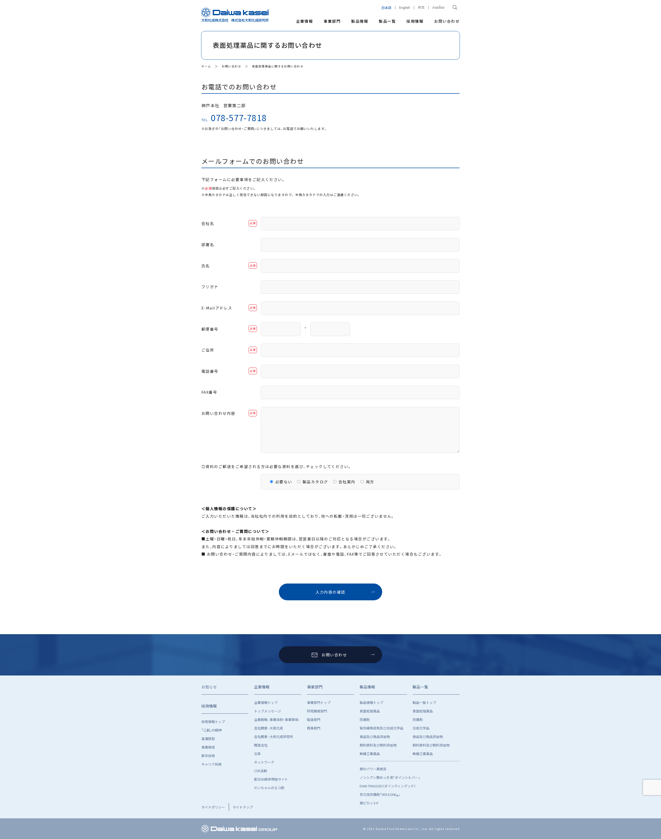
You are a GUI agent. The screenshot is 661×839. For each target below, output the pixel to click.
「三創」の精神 (211, 730)
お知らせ (209, 686)
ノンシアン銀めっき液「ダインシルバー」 (390, 777)
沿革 (257, 753)
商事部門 (313, 728)
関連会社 (260, 745)
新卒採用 (208, 755)
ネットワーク (264, 762)
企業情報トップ (266, 702)
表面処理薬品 (370, 711)
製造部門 (313, 719)
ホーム (206, 66)
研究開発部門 (317, 711)
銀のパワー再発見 (373, 768)
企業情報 (304, 21)
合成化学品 (421, 728)
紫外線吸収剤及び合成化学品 (381, 728)
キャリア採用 (211, 764)
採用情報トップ (213, 721)
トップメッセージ (267, 711)
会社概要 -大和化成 (268, 728)
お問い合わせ (447, 21)
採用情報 (414, 21)
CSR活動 (260, 770)
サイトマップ (243, 807)
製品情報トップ (371, 702)
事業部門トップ (318, 702)
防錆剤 (365, 719)
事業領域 (208, 747)
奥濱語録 (208, 738)
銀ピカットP (369, 803)
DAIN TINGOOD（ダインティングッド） (388, 785)
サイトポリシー (213, 807)
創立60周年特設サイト (271, 779)
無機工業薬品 (370, 753)
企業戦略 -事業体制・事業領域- (277, 719)
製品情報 (359, 21)
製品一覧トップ (424, 702)
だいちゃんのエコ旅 (269, 787)
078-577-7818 (239, 117)
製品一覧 (387, 21)
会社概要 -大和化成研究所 (273, 736)
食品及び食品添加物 (375, 736)
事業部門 (332, 21)
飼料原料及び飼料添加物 (378, 745)
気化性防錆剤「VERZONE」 (380, 795)
